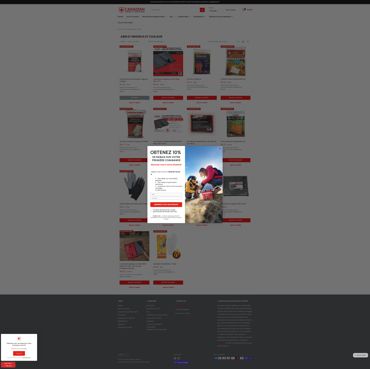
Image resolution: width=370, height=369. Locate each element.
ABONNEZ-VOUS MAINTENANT (166, 204)
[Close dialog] (220, 148)
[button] (8, 365)
